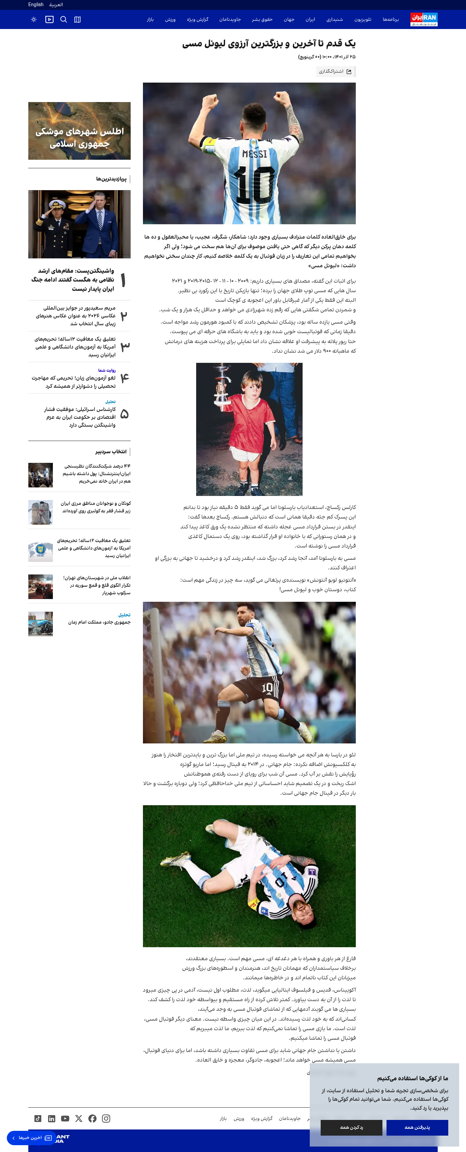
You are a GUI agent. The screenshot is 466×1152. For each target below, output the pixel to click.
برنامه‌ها (391, 19)
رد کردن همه (351, 1127)
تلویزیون (363, 19)
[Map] (77, 19)
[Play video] (49, 19)
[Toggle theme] (33, 19)
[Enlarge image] (249, 429)
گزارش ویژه (197, 19)
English (36, 5)
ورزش (170, 19)
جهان (289, 19)
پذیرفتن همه (417, 1127)
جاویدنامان (230, 19)
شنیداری (334, 19)
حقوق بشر (262, 19)
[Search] (64, 19)
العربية (56, 5)
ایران (310, 19)
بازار (150, 19)
